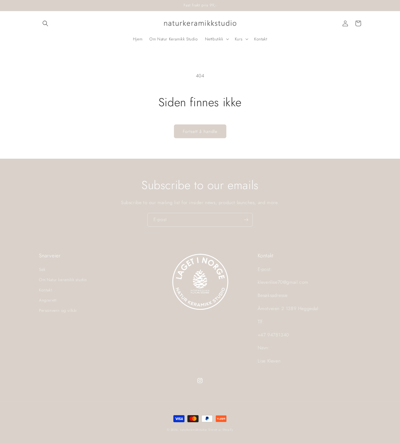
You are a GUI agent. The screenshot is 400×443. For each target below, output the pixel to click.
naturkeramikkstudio (193, 429)
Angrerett (47, 300)
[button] (45, 23)
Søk (42, 269)
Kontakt (45, 290)
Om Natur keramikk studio (63, 280)
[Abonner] (246, 220)
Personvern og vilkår (58, 310)
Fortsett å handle (200, 131)
